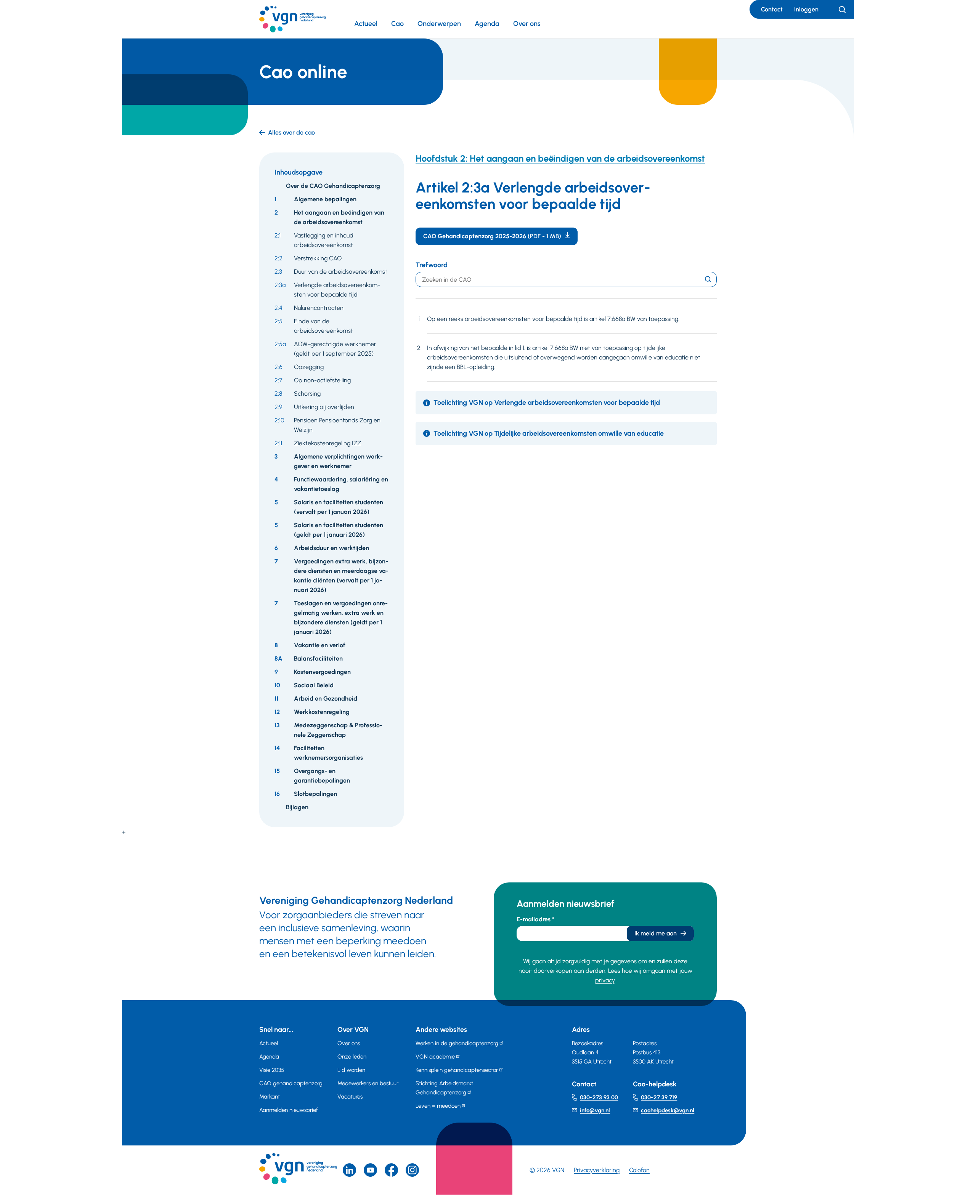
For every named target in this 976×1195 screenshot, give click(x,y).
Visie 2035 (271, 1070)
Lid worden (351, 1070)
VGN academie (435, 1056)
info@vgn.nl (595, 1110)
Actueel (365, 23)
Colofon (639, 1170)
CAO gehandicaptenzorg (291, 1083)
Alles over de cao (291, 132)
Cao (397, 23)
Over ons (527, 23)
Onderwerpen (439, 23)
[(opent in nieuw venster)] (391, 1170)
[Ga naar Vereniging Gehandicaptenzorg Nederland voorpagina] (292, 19)
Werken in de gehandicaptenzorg (457, 1043)
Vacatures (350, 1096)
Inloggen (806, 9)
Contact (772, 9)
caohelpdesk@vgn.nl (667, 1110)
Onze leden (351, 1056)
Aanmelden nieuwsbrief (288, 1110)
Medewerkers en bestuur (367, 1083)
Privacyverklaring (597, 1170)
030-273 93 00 (599, 1097)
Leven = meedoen (438, 1105)
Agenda (487, 23)
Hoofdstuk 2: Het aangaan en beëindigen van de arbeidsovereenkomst (560, 158)
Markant (269, 1096)
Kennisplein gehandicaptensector (457, 1070)
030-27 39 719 (659, 1097)
